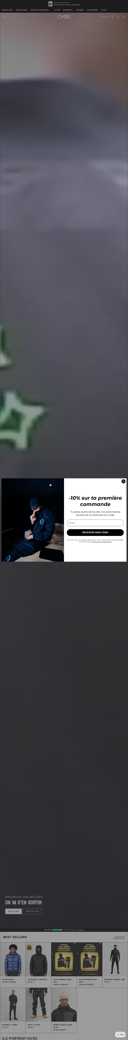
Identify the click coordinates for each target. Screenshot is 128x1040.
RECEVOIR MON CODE (95, 532)
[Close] (123, 481)
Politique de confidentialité (101, 542)
